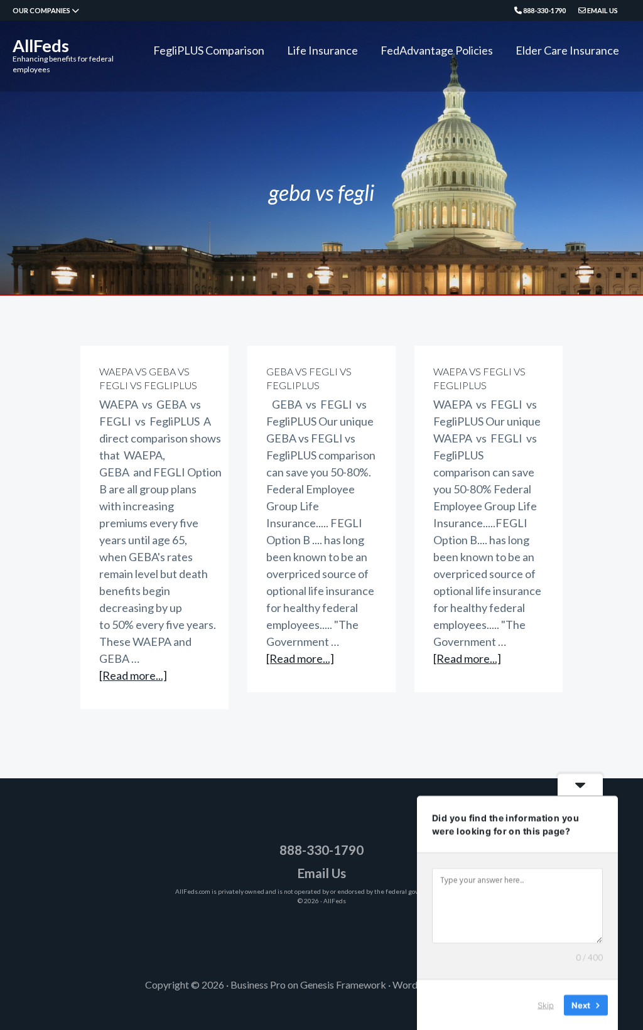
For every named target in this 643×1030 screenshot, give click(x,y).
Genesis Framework (343, 984)
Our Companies (42, 10)
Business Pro (258, 984)
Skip (546, 1004)
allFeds (41, 45)
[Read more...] (133, 676)
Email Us (602, 10)
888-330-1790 (544, 10)
